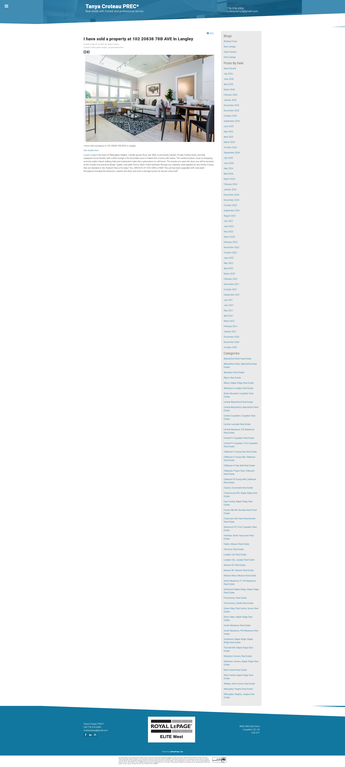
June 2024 (229, 163)
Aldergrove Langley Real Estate (238, 388)
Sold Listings (230, 57)
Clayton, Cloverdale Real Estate (238, 487)
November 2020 (231, 342)
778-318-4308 (235, 9)
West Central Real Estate (235, 670)
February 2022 (230, 279)
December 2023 (231, 194)
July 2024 (228, 158)
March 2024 (229, 179)
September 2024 (232, 152)
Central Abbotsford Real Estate (238, 402)
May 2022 (228, 263)
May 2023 (228, 231)
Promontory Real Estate (235, 598)
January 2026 (230, 100)
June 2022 (229, 258)
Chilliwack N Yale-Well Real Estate (239, 465)
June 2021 (229, 305)
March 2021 (229, 321)
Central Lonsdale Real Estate (237, 424)
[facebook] (86, 735)
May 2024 (228, 168)
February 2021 (230, 326)
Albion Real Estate (232, 377)
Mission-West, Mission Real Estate (240, 575)
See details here (91, 150)
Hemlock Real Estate (234, 549)
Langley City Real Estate (235, 554)
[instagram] (95, 735)
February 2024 (230, 184)
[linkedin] (90, 735)
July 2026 (228, 73)
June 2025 (229, 126)
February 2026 (230, 94)
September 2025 (232, 121)
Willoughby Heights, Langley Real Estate (107, 47)
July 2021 (228, 300)
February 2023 (230, 242)
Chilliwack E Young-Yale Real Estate (240, 451)
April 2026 (228, 84)
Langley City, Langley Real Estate (239, 560)
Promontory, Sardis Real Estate (238, 603)
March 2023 (229, 237)
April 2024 (228, 173)
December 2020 (231, 337)
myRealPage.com (176, 752)
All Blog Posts (230, 41)
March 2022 (229, 273)
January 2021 (230, 331)
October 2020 (230, 347)
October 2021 (230, 289)
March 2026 (229, 89)
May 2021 (228, 310)
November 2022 (231, 247)
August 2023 (230, 215)
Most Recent (230, 68)
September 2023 (232, 210)
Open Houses (230, 52)
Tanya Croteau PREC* (112, 7)
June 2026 (229, 79)
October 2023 (230, 205)
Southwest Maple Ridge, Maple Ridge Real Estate (238, 641)
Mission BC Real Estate (235, 565)
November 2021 (231, 284)
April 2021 (228, 315)
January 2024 (230, 189)
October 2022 (230, 252)
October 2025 (230, 116)
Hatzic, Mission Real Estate (236, 544)
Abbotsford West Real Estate (237, 358)
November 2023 (231, 200)
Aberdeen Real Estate (234, 372)
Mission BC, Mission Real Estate (239, 570)
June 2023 (229, 226)
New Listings (230, 46)
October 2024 (230, 147)
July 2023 (228, 221)
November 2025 (231, 110)
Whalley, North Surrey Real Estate (239, 683)
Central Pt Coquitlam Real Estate (239, 438)
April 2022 (228, 268)
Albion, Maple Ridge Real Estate (239, 383)
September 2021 (232, 294)
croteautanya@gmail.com (242, 11)
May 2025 (228, 131)
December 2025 (231, 105)
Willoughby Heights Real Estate (238, 689)
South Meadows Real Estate (237, 625)
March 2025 (229, 142)
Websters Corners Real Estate (238, 656)
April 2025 (228, 137)
